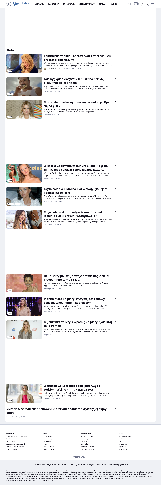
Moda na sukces (48, 447)
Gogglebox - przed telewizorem (16, 436)
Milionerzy (84, 439)
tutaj (51, 480)
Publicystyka (69, 4)
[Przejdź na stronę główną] (8, 5)
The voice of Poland (87, 449)
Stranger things (48, 449)
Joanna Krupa (122, 444)
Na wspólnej (47, 436)
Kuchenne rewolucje (87, 447)
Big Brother (85, 444)
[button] (136, 3)
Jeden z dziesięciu (87, 436)
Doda (120, 441)
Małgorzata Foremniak (125, 436)
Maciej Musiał (123, 449)
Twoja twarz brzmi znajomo (15, 447)
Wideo (114, 4)
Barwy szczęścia (48, 439)
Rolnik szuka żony (11, 439)
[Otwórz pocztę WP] (129, 4)
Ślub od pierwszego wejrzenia (15, 444)
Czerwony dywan (87, 4)
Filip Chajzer (122, 447)
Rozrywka (39, 4)
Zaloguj (145, 4)
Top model (84, 441)
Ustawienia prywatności (118, 464)
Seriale (102, 4)
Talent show (53, 4)
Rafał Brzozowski (124, 439)
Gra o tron (46, 444)
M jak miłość (47, 441)
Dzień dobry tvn (11, 441)
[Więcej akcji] (115, 55)
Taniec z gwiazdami (12, 449)
